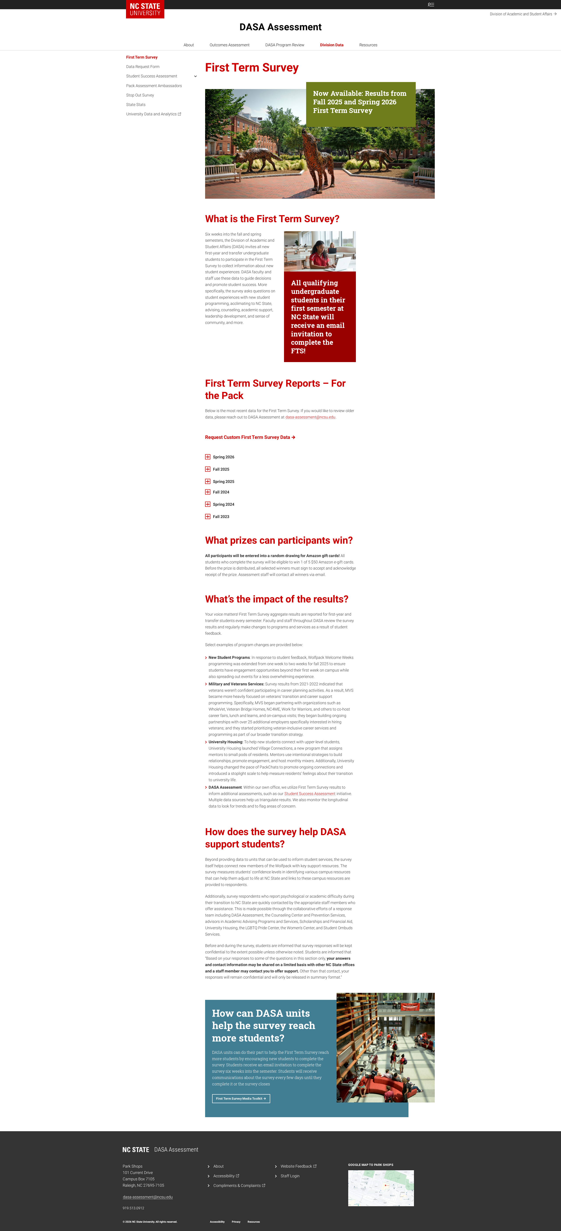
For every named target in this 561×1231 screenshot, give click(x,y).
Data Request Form (143, 66)
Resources (368, 45)
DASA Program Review (284, 45)
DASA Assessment (281, 27)
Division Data (332, 45)
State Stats (136, 104)
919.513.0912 (133, 1208)
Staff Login (290, 1176)
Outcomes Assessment (230, 45)
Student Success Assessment (151, 76)
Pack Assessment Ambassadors (154, 85)
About (189, 45)
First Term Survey (142, 57)
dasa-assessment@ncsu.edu (310, 417)
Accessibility (217, 1221)
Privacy (236, 1221)
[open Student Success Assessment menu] (195, 76)
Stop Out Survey (140, 95)
